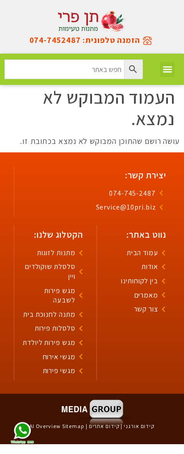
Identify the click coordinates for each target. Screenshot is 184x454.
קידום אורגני (139, 426)
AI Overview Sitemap (56, 426)
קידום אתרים (104, 426)
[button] (167, 69)
